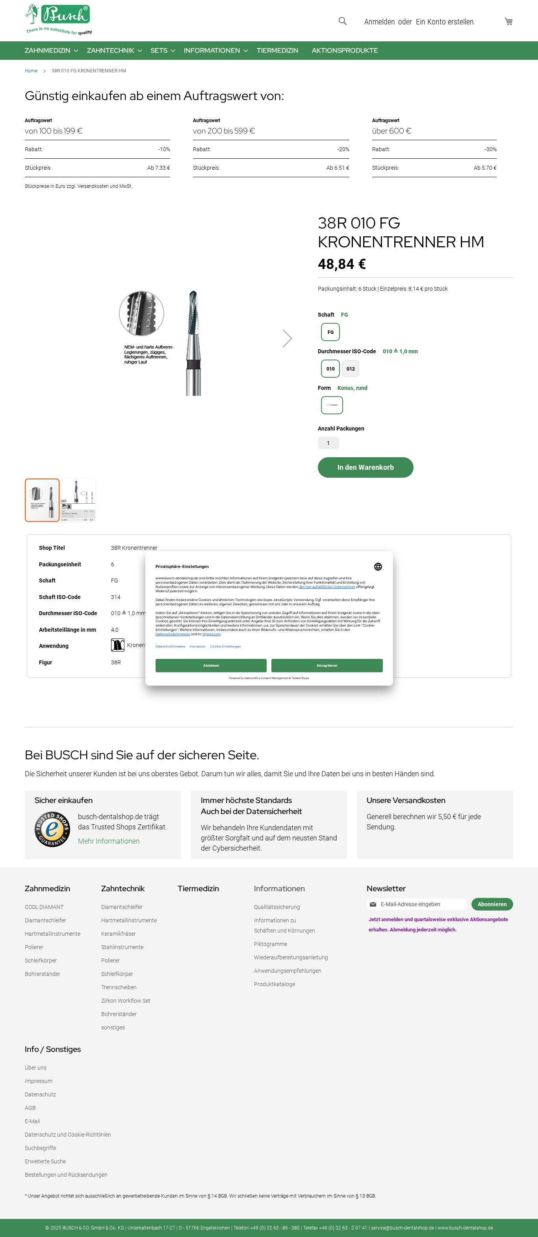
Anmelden (379, 21)
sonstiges (113, 1027)
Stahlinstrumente (122, 947)
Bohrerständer (42, 974)
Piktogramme (270, 944)
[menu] (269, 50)
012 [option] (351, 369)
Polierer (34, 947)
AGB (30, 1108)
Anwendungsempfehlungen (287, 971)
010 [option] (331, 369)
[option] (332, 405)
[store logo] (58, 19)
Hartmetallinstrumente (52, 934)
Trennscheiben (119, 987)
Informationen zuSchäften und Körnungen (284, 925)
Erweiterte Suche (45, 1161)
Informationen (279, 888)
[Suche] (344, 21)
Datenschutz (40, 1094)
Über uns (35, 1068)
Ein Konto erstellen (445, 21)
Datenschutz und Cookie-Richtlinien (68, 1134)
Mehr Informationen (109, 841)
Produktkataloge (274, 984)
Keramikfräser (118, 934)
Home (31, 71)
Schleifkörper (41, 960)
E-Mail (32, 1121)
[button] (287, 338)
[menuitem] (49, 50)
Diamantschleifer (45, 920)
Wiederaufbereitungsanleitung (291, 957)
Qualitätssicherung (277, 907)
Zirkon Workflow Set (125, 1001)
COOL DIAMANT (44, 907)
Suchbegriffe (40, 1148)
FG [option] (331, 332)
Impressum (38, 1081)
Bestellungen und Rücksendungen (66, 1175)
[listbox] (415, 333)
